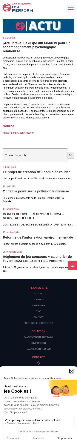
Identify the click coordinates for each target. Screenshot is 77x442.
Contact (39, 317)
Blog (38, 311)
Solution (38, 299)
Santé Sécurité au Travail (38, 337)
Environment (38, 343)
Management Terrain (39, 349)
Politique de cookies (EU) (38, 323)
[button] (71, 371)
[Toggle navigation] (71, 7)
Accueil (38, 294)
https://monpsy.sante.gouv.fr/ (18, 132)
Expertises (38, 305)
